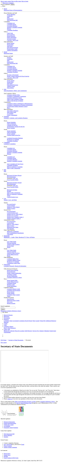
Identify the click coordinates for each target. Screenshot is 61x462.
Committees (7, 142)
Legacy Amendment (12, 115)
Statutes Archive (11, 208)
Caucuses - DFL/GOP (12, 40)
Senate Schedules (11, 131)
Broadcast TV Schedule (13, 139)
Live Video (10, 241)
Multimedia (7, 236)
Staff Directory (28, 331)
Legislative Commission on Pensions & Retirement (19, 105)
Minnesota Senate (8, 53)
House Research (11, 36)
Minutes (9, 29)
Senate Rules (10, 82)
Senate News (7, 455)
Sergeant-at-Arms (11, 39)
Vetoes (8, 195)
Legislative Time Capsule (13, 294)
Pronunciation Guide (12, 49)
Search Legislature (5, 4)
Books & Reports (8, 315)
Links (5, 325)
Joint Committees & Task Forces (15, 164)
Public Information (11, 37)
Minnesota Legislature (8, 3)
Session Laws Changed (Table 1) (15, 217)
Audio (14, 241)
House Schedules (11, 122)
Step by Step (7, 328)
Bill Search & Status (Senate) (14, 182)
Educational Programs (12, 47)
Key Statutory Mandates (43, 331)
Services (35, 331)
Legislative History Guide (13, 289)
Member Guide (11, 284)
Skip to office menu (16, 1)
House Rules (10, 44)
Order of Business (11, 123)
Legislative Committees (10, 144)
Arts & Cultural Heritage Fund (24, 403)
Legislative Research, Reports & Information (15, 266)
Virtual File (42, 320)
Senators (9, 57)
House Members (11, 14)
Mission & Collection (9, 331)
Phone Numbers (8, 446)
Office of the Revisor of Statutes (15, 100)
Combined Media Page (13, 259)
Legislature (6, 320)
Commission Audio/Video (13, 263)
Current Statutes (11, 205)
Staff (8, 17)
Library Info (7, 329)
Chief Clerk (10, 33)
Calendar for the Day (12, 125)
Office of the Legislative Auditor (15, 99)
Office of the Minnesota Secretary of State (25, 401)
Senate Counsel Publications (14, 273)
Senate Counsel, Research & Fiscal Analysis (18, 76)
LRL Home (3, 340)
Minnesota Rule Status (12, 227)
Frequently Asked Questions (11, 427)
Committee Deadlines (12, 30)
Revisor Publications (12, 276)
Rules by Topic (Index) (13, 224)
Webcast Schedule (11, 243)
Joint (5, 89)
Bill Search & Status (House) (14, 175)
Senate (5, 52)
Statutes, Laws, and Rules (10, 200)
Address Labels (11, 86)
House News (7, 453)
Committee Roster (11, 24)
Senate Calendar (11, 133)
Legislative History (8, 326)
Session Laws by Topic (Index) (15, 214)
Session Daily (10, 246)
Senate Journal (10, 80)
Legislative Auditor (12, 274)
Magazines (6, 316)
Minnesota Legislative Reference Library (11, 311)
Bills (5, 169)
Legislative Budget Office (13, 95)
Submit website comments (10, 447)
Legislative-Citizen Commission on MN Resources (19, 103)
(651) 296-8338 (8, 444)
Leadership (10, 16)
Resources (13, 328)
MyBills (9, 191)
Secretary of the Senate (13, 75)
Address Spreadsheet (12, 50)
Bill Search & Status (12, 190)
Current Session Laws (12, 197)
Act (17, 178)
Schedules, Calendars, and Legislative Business (16, 118)
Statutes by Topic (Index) (13, 207)
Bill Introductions (11, 177)
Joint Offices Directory (12, 110)
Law (5, 198)
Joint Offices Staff (11, 112)
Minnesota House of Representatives (13, 10)
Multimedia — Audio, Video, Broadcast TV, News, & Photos (19, 237)
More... (9, 108)
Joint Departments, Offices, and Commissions (15, 90)
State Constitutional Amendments (15, 233)
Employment (10, 18)
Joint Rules (10, 46)
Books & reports (11, 303)
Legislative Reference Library (14, 98)
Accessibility (10, 113)
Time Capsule (35, 320)
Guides (5, 323)
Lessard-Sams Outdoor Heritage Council (17, 106)
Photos (8, 247)
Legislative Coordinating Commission (16, 96)
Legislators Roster (11, 283)
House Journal (10, 43)
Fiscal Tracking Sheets (12, 179)
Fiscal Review (10, 299)
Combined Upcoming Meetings (15, 138)
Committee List (11, 23)
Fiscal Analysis (11, 34)
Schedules (6, 116)
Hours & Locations (19, 331)
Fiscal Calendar (11, 128)
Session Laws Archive (12, 215)
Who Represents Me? (12, 20)
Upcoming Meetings (12, 26)
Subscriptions (10, 87)
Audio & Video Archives (13, 244)
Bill (14, 178)
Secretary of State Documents (16, 340)
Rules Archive (10, 225)
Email (22, 444)
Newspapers (7, 318)
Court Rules (10, 234)
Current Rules (10, 223)
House (5, 8)
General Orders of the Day (13, 135)
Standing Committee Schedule (14, 27)
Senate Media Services (12, 254)
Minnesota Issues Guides (13, 300)
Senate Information (12, 286)
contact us (9, 399)
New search (4, 342)
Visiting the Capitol (9, 424)
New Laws (10, 302)
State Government (14, 320)
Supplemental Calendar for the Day (16, 126)
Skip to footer (24, 1)
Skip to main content (6, 1)
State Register (10, 228)
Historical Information (9, 422)
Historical (6, 319)
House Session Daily (12, 280)
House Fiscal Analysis (12, 270)
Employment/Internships (10, 423)
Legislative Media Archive (13, 260)
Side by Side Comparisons (13, 168)
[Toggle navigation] (1, 6)
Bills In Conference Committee (15, 167)
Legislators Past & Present (13, 290)
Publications (7, 264)
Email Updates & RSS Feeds (11, 458)
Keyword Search (11, 204)
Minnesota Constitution (13, 231)
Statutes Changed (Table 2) (14, 218)
